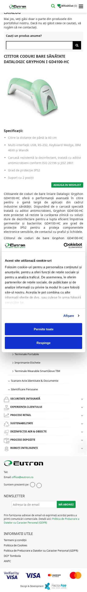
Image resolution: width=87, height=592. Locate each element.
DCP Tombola (12, 556)
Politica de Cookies (15, 545)
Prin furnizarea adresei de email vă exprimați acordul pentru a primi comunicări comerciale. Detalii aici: (41, 518)
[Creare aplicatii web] (55, 586)
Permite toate (43, 329)
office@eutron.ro (22, 477)
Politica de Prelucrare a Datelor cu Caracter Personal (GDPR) (41, 520)
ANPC (7, 561)
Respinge (43, 343)
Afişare (68, 315)
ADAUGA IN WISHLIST (67, 185)
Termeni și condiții (15, 540)
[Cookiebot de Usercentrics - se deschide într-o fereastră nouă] (63, 245)
